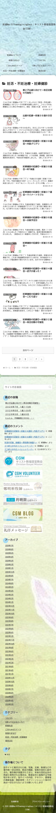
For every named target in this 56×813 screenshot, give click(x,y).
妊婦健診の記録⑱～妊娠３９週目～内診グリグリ (25, 431)
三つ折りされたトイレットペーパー (19, 446)
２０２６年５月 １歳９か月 (17, 414)
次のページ (28, 350)
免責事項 (14, 801)
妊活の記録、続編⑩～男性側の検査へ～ (21, 443)
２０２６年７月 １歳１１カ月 (18, 407)
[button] (50, 387)
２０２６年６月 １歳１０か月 (18, 410)
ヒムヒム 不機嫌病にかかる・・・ (19, 418)
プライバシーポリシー (41, 801)
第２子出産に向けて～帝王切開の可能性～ (22, 403)
